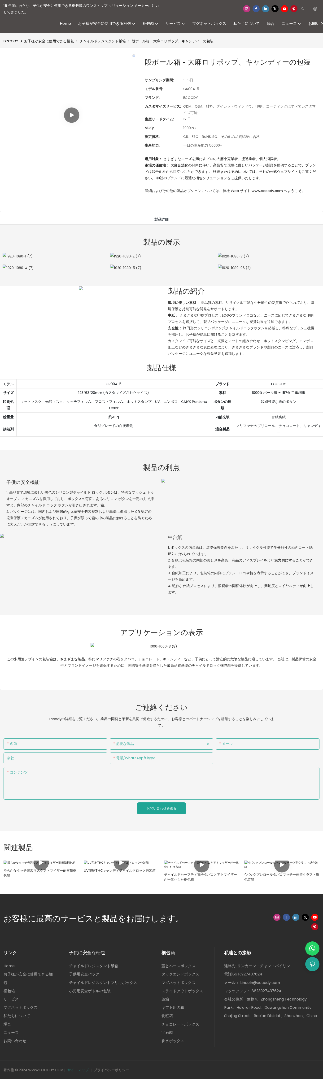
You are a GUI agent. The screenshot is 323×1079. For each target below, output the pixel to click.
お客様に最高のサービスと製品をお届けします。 (93, 918)
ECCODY (11, 41)
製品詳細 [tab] (161, 219)
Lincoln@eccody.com (260, 982)
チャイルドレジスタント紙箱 (103, 41)
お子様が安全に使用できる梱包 (49, 41)
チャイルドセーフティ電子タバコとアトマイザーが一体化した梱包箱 (200, 877)
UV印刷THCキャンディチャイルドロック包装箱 (120, 870)
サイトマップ (78, 1069)
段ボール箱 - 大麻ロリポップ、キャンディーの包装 (173, 41)
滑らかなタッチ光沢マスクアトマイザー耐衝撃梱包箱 (40, 873)
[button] (321, 24)
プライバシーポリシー (111, 1069)
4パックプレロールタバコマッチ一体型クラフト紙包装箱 (281, 877)
